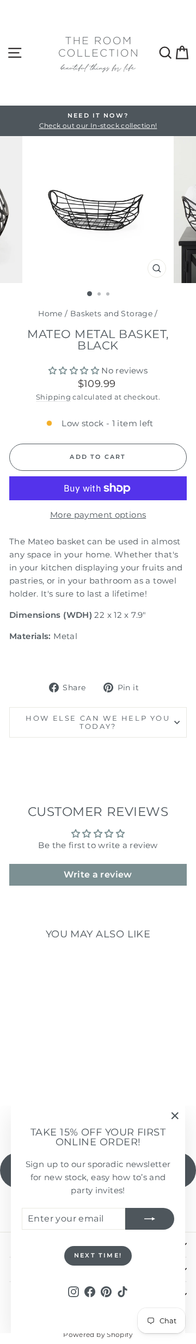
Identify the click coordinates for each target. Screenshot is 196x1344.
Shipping (53, 397)
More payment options (98, 515)
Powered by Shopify (98, 1334)
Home (50, 313)
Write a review (98, 874)
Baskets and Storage (111, 313)
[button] (73, 370)
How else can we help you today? (98, 722)
